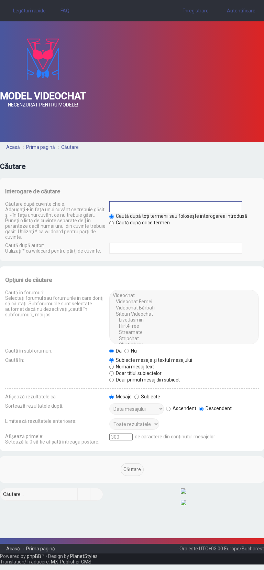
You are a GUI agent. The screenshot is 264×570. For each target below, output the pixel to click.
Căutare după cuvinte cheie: (35, 204)
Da (118, 351)
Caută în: (14, 360)
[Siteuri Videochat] (184, 314)
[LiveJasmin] (184, 320)
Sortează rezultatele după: (34, 406)
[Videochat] (184, 296)
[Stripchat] (184, 339)
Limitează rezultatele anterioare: (40, 421)
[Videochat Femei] (184, 302)
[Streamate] (184, 332)
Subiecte (150, 396)
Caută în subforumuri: (28, 351)
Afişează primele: (24, 436)
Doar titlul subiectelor (138, 373)
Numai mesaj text (134, 366)
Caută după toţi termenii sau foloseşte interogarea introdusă (181, 216)
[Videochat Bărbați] (184, 308)
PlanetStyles (84, 556)
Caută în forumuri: (24, 292)
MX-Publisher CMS (71, 561)
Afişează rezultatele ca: (31, 396)
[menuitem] (62, 10)
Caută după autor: (24, 245)
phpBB (34, 556)
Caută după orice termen (142, 222)
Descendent (218, 408)
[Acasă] (43, 59)
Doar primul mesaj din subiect (147, 380)
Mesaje (123, 396)
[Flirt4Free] (184, 326)
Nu (133, 351)
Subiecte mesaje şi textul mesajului (153, 360)
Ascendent (184, 408)
